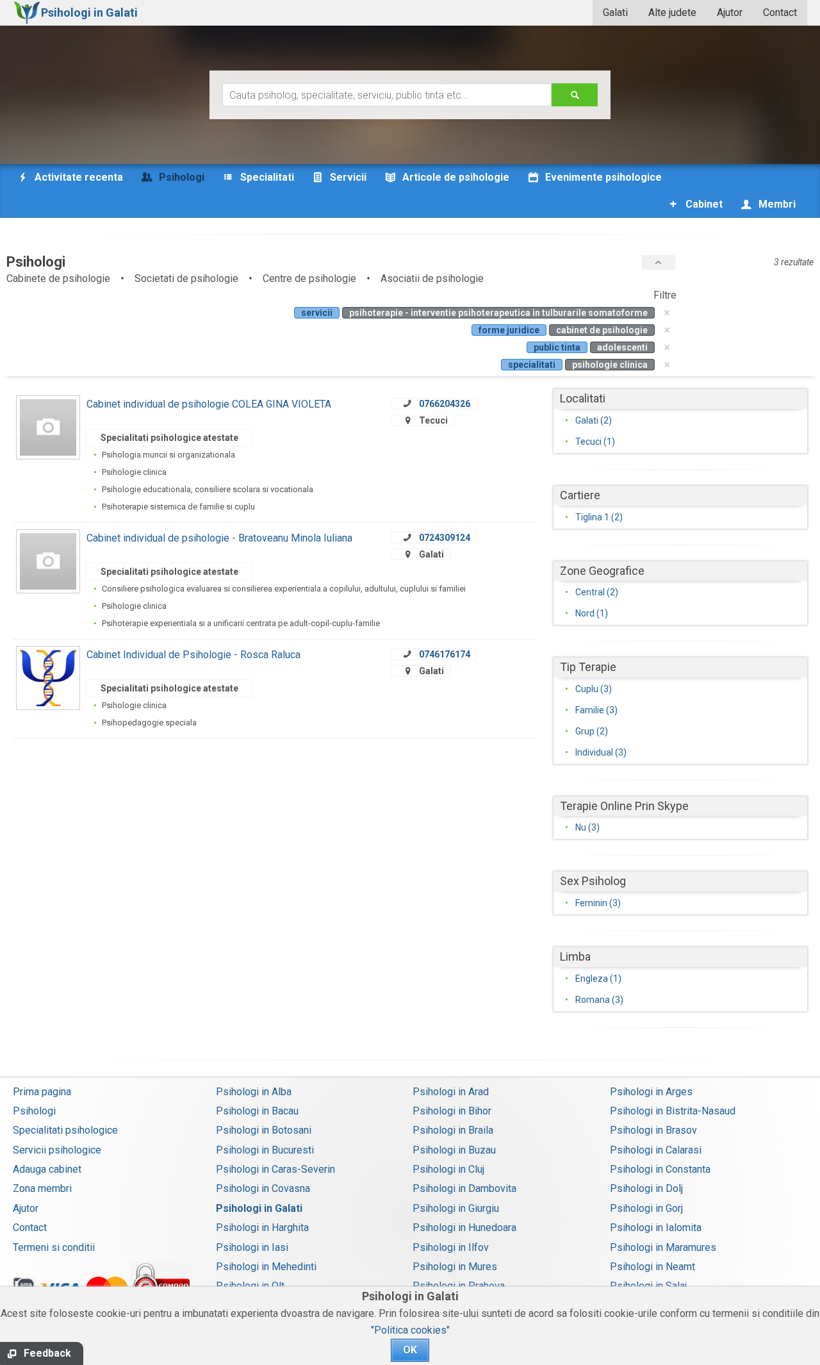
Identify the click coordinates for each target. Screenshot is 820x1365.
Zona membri (42, 1188)
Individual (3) (601, 752)
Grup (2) (591, 731)
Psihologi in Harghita (262, 1227)
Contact (780, 12)
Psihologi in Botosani (263, 1130)
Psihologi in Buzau (454, 1150)
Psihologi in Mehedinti (266, 1267)
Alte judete (672, 12)
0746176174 (444, 654)
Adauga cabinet (47, 1169)
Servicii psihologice (57, 1150)
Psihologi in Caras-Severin (275, 1169)
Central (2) (596, 592)
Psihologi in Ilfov (451, 1247)
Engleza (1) (598, 978)
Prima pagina (42, 1092)
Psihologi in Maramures (663, 1247)
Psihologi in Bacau (257, 1111)
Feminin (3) (598, 903)
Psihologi (34, 1111)
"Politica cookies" (410, 1330)
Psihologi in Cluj (448, 1169)
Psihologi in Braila (453, 1130)
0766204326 (444, 404)
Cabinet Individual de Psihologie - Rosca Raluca (193, 655)
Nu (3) (587, 827)
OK (410, 1350)
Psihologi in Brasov (653, 1130)
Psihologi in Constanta (660, 1169)
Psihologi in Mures (455, 1267)
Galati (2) (593, 420)
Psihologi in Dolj (646, 1188)
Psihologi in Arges (651, 1092)
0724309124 (444, 538)
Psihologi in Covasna (263, 1188)
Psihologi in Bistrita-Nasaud (672, 1111)
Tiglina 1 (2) (599, 517)
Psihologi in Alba (253, 1092)
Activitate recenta (77, 177)
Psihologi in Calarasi (655, 1150)
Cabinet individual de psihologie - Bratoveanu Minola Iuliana (219, 538)
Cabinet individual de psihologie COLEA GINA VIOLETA (208, 404)
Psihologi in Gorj (646, 1208)
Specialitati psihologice (65, 1130)
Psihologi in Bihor (452, 1111)
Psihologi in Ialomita (655, 1227)
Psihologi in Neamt (652, 1267)
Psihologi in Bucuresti (265, 1150)
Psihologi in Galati (259, 1208)
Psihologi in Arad (451, 1092)
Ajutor (729, 12)
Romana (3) (599, 1000)
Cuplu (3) (593, 689)
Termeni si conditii (54, 1247)
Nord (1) (591, 613)
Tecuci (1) (595, 441)
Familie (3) (596, 710)
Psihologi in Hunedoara (464, 1227)
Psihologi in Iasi (252, 1247)
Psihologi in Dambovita (464, 1188)
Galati (615, 12)
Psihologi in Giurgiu (456, 1208)
